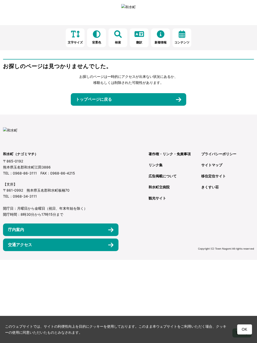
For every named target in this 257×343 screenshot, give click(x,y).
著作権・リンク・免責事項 (170, 154)
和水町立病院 (159, 187)
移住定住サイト (213, 176)
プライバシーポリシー (218, 154)
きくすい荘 (210, 187)
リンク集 (156, 165)
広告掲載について (163, 176)
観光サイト (157, 198)
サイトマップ (211, 165)
